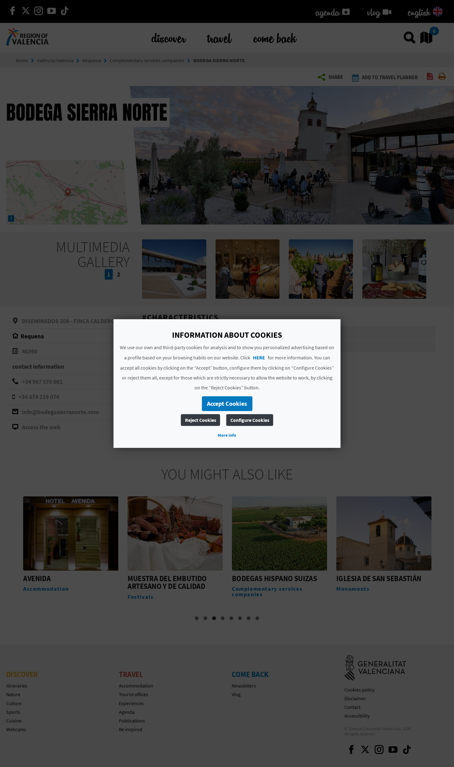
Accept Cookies (227, 403)
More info (227, 435)
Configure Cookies (249, 420)
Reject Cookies (200, 420)
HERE (259, 357)
